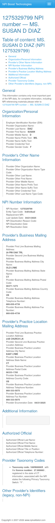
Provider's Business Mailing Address (25, 68)
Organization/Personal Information (25, 59)
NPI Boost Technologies (17, 4)
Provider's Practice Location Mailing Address (29, 71)
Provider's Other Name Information (25, 62)
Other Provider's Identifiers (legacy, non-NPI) (30, 83)
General (12, 56)
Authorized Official (17, 77)
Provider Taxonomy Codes (21, 80)
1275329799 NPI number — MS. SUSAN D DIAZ (25, 104)
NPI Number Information (20, 65)
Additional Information (18, 74)
